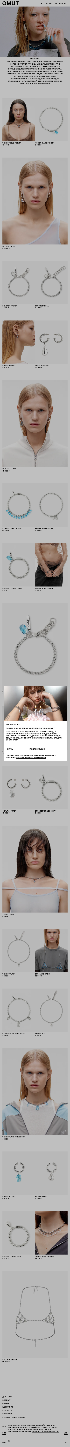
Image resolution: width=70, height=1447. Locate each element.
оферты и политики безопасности (31, 757)
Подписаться (36, 749)
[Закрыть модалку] (63, 689)
